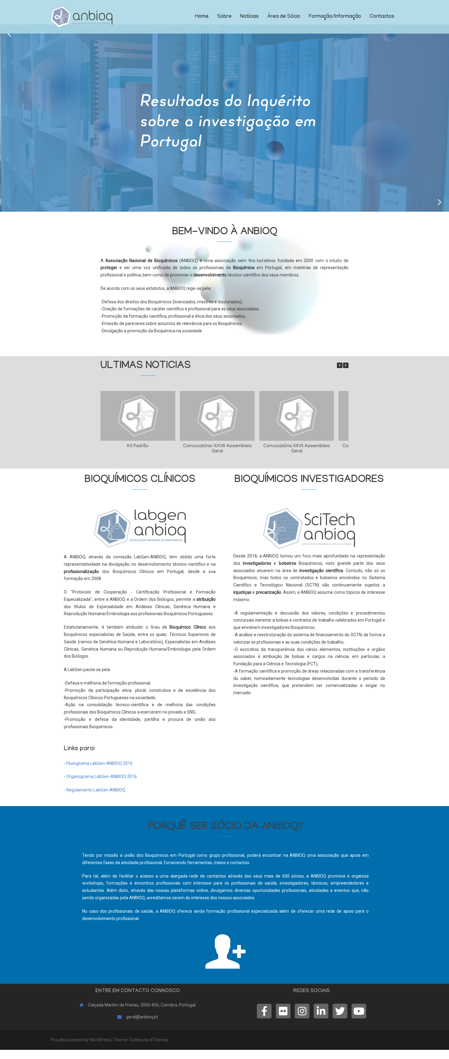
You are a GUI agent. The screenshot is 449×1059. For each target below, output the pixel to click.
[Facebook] (264, 1011)
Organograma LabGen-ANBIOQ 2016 (101, 776)
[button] (9, 34)
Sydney (136, 1039)
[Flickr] (283, 1011)
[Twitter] (340, 1011)
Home (202, 17)
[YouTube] (359, 1011)
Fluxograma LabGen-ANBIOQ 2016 (99, 763)
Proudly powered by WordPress (80, 1039)
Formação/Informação (335, 17)
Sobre (224, 17)
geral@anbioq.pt (142, 1016)
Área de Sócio (283, 17)
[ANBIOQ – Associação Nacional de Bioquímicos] (81, 16)
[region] (224, 118)
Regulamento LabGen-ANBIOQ (95, 789)
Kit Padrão (137, 446)
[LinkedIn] (321, 1011)
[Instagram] (302, 1011)
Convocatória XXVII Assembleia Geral (296, 449)
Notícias (249, 17)
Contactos (382, 17)
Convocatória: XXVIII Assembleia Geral (217, 449)
